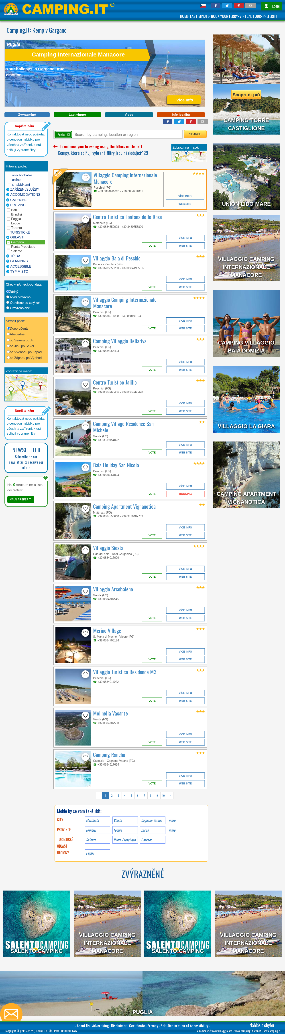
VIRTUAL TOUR (250, 16)
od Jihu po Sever (22, 346)
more (172, 820)
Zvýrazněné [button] (27, 114)
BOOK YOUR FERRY (224, 16)
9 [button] (157, 795)
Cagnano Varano (151, 820)
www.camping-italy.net (247, 1030)
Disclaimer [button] (119, 1025)
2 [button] (112, 795)
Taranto (16, 228)
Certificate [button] (137, 1025)
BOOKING (185, 494)
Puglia (90, 853)
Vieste (118, 820)
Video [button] (129, 114)
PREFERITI (270, 16)
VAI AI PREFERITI (20, 499)
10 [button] (163, 795)
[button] (215, 5)
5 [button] (131, 795)
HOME (184, 16)
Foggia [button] (118, 830)
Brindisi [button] (91, 830)
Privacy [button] (152, 1025)
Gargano (17, 242)
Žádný (13, 292)
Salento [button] (91, 840)
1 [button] (105, 795)
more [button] (172, 830)
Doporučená (19, 328)
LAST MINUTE (199, 16)
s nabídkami (21, 184)
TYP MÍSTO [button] (19, 271)
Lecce (15, 223)
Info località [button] (181, 114)
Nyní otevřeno (20, 297)
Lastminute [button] (77, 114)
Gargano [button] (146, 840)
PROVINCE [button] (19, 205)
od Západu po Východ (26, 358)
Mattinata (92, 820)
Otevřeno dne (20, 308)
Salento (16, 251)
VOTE (152, 245)
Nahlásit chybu (262, 1025)
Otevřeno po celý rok (25, 302)
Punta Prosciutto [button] (125, 840)
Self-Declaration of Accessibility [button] (184, 1025)
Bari (14, 210)
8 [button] (150, 795)
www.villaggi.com (222, 1030)
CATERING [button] (18, 200)
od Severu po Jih (22, 340)
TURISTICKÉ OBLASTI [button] (20, 234)
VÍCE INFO (184, 196)
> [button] (170, 795)
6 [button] (137, 795)
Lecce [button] (145, 830)
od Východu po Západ (26, 352)
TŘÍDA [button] (15, 256)
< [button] (99, 795)
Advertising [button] (100, 1025)
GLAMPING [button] (19, 261)
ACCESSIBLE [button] (20, 266)
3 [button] (118, 795)
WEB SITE (185, 204)
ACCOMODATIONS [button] (25, 194)
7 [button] (144, 795)
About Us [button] (83, 1025)
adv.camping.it (272, 1030)
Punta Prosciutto (23, 246)
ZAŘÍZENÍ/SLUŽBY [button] (24, 189)
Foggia (16, 219)
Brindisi (16, 214)
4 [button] (125, 795)
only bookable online (22, 177)
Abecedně (17, 334)
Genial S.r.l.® (44, 1030)
